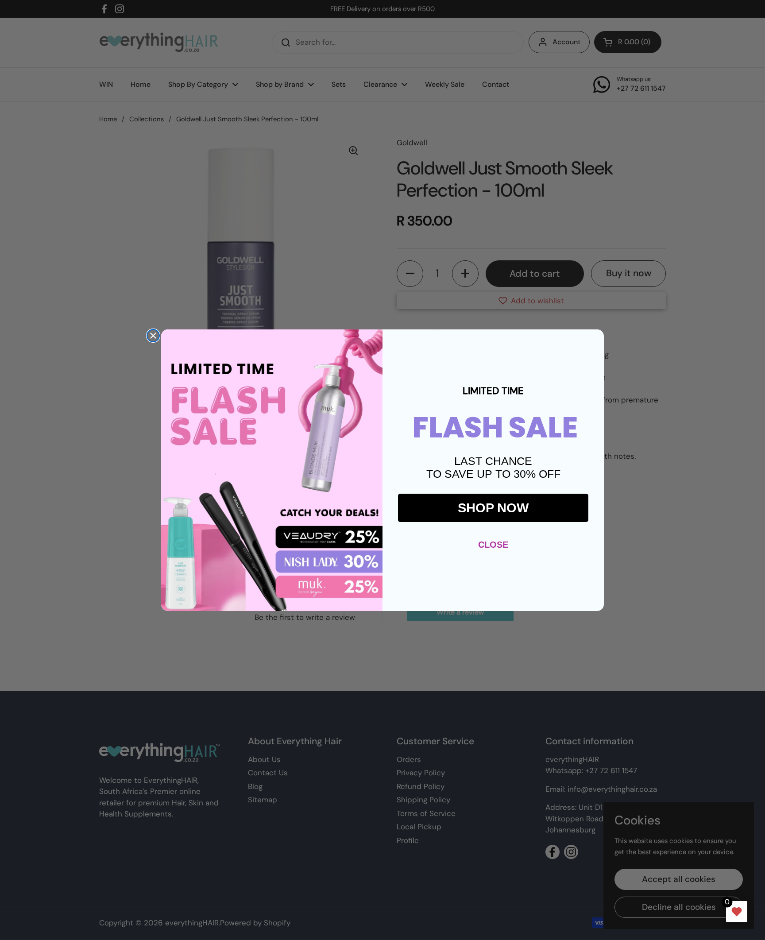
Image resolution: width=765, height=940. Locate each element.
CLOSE (493, 544)
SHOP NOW (493, 508)
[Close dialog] (153, 335)
